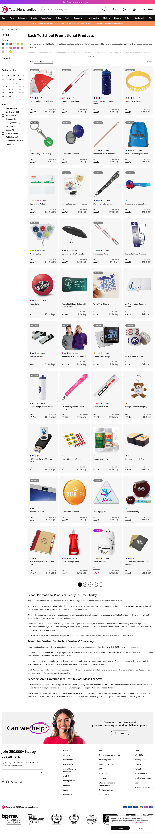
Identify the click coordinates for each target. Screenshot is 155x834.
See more (90, 56)
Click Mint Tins (48, 652)
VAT (145, 9)
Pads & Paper (46, 18)
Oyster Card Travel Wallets (64, 661)
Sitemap (102, 778)
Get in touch (120, 733)
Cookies (138, 783)
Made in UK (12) (12, 133)
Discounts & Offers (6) (15, 141)
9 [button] (9, 87)
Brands (34, 18)
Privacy (138, 764)
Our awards (68, 764)
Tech (67, 18)
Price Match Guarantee (144, 787)
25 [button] (16, 93)
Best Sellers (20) (12, 108)
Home (4, 29)
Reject (141, 828)
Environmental (141, 773)
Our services (104, 795)
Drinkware (22, 18)
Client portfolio (69, 781)
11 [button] (16, 87)
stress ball (32, 664)
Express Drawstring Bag (132, 606)
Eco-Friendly (140, 18)
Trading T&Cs (140, 759)
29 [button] (6, 96)
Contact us (67, 795)
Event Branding (92, 18)
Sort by (30, 62)
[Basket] (134, 9)
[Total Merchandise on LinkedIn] (21, 781)
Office (58, 18)
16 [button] (10, 90)
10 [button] (13, 87)
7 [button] (3, 87)
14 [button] (3, 90)
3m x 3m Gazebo (58, 696)
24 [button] (13, 93)
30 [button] (10, 96)
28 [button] (3, 96)
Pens (12, 18)
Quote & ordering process (109, 755)
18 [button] (16, 90)
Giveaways (77, 18)
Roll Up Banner (138, 670)
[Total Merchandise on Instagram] (7, 781)
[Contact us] (114, 9)
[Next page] (101, 584)
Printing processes (106, 764)
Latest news (104, 773)
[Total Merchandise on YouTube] (16, 781)
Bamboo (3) (10, 126)
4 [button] (16, 83)
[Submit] (41, 772)
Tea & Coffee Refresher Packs (113, 652)
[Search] (103, 9)
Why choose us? (69, 759)
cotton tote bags (101, 606)
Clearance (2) (11, 144)
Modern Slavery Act (143, 778)
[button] (73, 9)
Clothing (106, 18)
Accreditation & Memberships (69, 770)
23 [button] (10, 93)
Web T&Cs (139, 755)
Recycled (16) (11, 115)
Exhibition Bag (122, 615)
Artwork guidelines (106, 759)
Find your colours (106, 790)
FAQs (101, 769)
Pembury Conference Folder (51, 688)
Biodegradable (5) (13, 123)
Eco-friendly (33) (12, 112)
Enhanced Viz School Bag (119, 623)
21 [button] (3, 93)
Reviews (66, 785)
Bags (3, 18)
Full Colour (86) (12, 137)
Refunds (138, 769)
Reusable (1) (11, 119)
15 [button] (6, 90)
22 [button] (6, 93)
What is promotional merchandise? (107, 784)
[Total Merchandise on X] (12, 782)
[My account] (124, 9)
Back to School (16, 29)
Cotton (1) (10, 130)
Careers (66, 790)
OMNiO (66, 776)
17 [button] (13, 90)
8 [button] (6, 87)
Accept (120, 828)
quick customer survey (70, 23)
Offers (127, 18)
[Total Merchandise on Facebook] (3, 781)
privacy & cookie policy (139, 823)
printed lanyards (100, 684)
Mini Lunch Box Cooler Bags (83, 615)
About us (67, 755)
